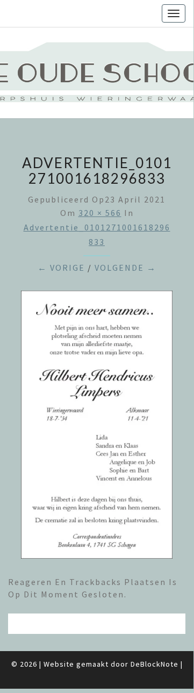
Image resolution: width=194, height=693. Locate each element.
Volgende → (125, 267)
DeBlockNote (154, 664)
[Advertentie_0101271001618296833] (97, 428)
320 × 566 (99, 212)
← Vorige (61, 267)
